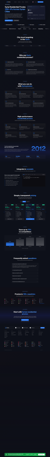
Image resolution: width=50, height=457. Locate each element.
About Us (33, 332)
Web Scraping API (13, 332)
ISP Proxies (6, 333)
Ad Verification (20, 333)
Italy (19, 303)
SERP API (12, 333)
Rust (34, 174)
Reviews (6, 337)
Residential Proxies (7, 332)
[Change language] (33, 2)
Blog (25, 333)
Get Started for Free (8, 20)
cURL (23, 174)
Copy (43, 174)
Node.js (29, 174)
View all (40, 346)
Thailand (41, 300)
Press (32, 333)
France (6, 303)
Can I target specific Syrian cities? (17, 270)
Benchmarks (6, 336)
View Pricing (16, 20)
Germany (34, 303)
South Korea (34, 300)
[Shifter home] (8, 1)
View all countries (41, 303)
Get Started (42, 327)
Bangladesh (13, 300)
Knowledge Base (27, 332)
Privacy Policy (40, 333)
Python (26, 174)
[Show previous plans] (4, 212)
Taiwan (6, 300)
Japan (27, 300)
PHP (32, 174)
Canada (27, 303)
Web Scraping (19, 332)
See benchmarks (41, 454)
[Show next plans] (46, 212)
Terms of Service (41, 332)
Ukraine (13, 303)
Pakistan (20, 300)
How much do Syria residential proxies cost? (18, 281)
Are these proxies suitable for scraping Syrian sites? (19, 278)
